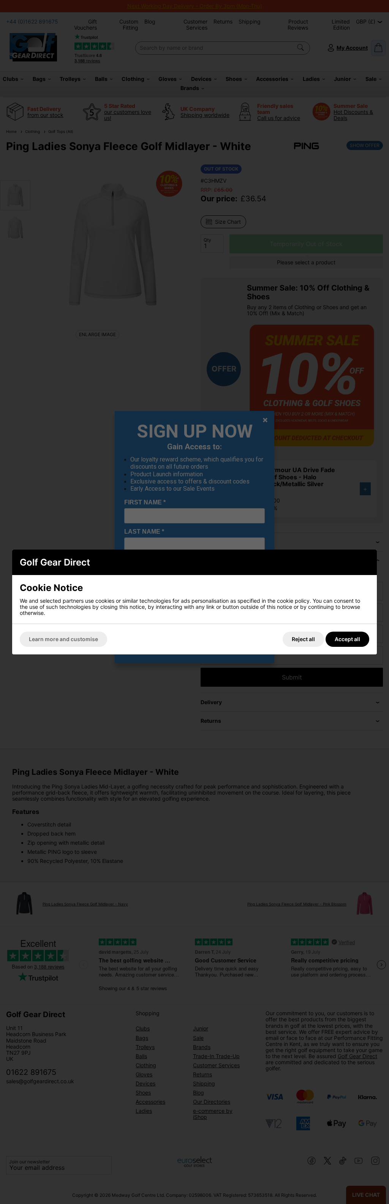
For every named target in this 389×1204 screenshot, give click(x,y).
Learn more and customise (63, 639)
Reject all (303, 639)
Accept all (347, 639)
